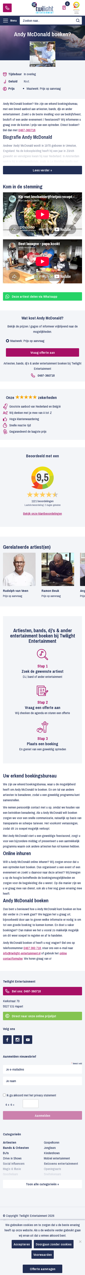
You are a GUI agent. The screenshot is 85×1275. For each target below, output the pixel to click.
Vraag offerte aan (42, 352)
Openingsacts (52, 1168)
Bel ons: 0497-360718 (26, 991)
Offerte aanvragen (42, 1269)
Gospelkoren (51, 1142)
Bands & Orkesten (16, 1147)
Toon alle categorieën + (42, 1184)
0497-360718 (7, 8)
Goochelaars (10, 1174)
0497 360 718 (32, 948)
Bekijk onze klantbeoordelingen (42, 513)
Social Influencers (14, 1163)
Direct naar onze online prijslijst (34, 1016)
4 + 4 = (9, 1104)
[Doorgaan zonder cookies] (80, 1241)
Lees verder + (42, 170)
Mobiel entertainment (57, 1158)
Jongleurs (50, 1147)
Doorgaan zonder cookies (54, 1244)
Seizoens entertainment (61, 1163)
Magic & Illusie (12, 1168)
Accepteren (22, 1244)
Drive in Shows (12, 1158)
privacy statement (45, 1095)
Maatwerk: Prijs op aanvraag (27, 340)
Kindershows (52, 1153)
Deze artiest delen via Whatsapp (34, 296)
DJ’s (6, 1153)
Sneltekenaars (52, 1174)
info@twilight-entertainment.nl (22, 953)
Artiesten (9, 1142)
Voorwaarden (42, 1254)
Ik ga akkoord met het (31, 1095)
